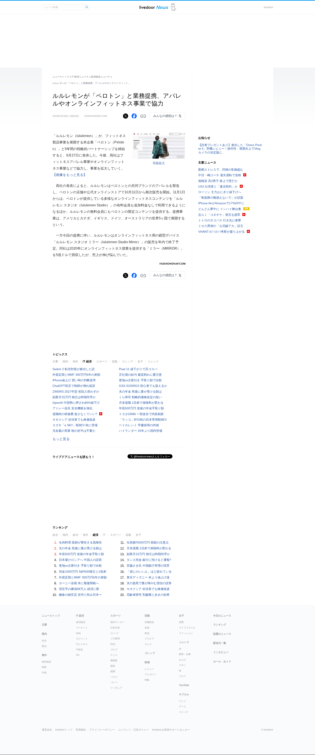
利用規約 (81, 729)
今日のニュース (222, 615)
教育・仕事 (185, 654)
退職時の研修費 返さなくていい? (74, 414)
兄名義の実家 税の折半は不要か (73, 430)
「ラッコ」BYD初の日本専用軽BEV (143, 419)
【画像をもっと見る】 (69, 175)
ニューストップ (60, 76)
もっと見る (61, 439)
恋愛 (181, 622)
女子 (140, 361)
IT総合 (79, 649)
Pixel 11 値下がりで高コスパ (138, 369)
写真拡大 (159, 163)
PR (77, 655)
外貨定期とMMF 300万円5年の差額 (76, 374)
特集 (147, 680)
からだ (182, 659)
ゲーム (182, 706)
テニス (113, 655)
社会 (44, 640)
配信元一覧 (219, 643)
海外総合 (46, 661)
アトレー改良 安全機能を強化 (72, 408)
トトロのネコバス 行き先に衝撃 (219, 220)
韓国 (44, 667)
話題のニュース (222, 633)
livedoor (268, 7)
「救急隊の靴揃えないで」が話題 (220, 197)
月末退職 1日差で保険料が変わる (141, 402)
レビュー (149, 669)
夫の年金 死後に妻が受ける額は (140, 391)
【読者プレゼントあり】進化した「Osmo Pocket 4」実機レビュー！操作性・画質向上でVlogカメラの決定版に (230, 148)
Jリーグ (114, 633)
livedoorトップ (63, 729)
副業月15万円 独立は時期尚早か (74, 397)
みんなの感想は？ (165, 116)
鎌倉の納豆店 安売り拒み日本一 (80, 594)
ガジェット (82, 638)
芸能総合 (149, 622)
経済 (95, 534)
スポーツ (101, 361)
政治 (75, 534)
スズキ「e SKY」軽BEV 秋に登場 (75, 425)
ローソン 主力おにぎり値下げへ (219, 192)
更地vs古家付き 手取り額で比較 (140, 380)
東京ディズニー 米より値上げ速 (148, 577)
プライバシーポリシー (102, 729)
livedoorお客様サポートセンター (171, 729)
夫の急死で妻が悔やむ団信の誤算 (149, 583)
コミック (183, 712)
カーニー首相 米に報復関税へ (79, 583)
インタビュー (221, 652)
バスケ (113, 677)
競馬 (112, 666)
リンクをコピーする (143, 116)
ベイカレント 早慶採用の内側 (139, 425)
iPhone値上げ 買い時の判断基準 (74, 380)
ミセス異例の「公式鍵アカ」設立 (220, 226)
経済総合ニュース (100, 76)
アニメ (182, 701)
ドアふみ (173, 7)
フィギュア (116, 687)
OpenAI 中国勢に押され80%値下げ (76, 402)
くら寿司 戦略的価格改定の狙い (140, 397)
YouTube (184, 685)
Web (78, 633)
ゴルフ (113, 649)
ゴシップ (127, 361)
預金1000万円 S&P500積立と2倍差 (82, 571)
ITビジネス (82, 644)
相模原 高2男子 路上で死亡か (218, 181)
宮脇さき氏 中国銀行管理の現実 (148, 565)
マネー (182, 665)
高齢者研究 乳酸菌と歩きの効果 (148, 594)
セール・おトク (222, 661)
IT (104, 534)
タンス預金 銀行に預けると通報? (149, 559)
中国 (44, 672)
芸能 (114, 361)
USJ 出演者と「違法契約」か (218, 186)
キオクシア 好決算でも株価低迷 (73, 419)
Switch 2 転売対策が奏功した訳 (73, 369)
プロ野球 (115, 638)
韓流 (147, 633)
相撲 (112, 671)
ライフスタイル (187, 627)
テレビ (148, 644)
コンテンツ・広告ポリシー (133, 729)
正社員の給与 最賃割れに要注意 (140, 374)
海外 (75, 361)
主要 (55, 361)
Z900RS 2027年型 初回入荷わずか (75, 391)
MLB (112, 644)
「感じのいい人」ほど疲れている (149, 571)
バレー (113, 682)
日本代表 (115, 627)
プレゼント (150, 674)
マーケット (82, 627)
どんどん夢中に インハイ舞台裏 (219, 209)
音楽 (147, 627)
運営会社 (47, 729)
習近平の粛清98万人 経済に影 (79, 589)
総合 (55, 534)
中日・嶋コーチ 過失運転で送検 (219, 175)
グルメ (182, 676)
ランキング (219, 624)
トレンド (153, 361)
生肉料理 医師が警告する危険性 (80, 542)
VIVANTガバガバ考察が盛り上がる (221, 231)
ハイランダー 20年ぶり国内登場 (140, 430)
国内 (65, 361)
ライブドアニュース (154, 7)
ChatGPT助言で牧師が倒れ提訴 (73, 385)
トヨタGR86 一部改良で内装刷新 (141, 414)
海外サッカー (117, 622)
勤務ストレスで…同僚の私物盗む (220, 169)
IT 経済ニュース (80, 76)
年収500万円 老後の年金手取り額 (141, 408)
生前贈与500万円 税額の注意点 (148, 542)
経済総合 (81, 622)
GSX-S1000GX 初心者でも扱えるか (143, 385)
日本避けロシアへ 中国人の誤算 (80, 559)
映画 (147, 662)
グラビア (149, 638)
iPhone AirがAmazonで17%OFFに (221, 203)
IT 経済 (87, 361)
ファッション (186, 633)
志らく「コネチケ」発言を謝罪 (219, 214)
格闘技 (113, 660)
